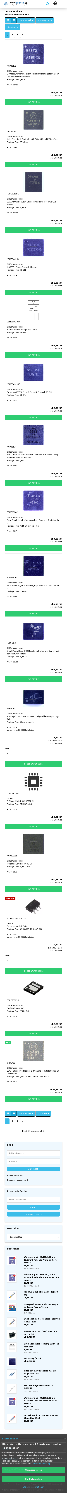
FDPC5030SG (13, 1000)
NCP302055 (12, 855)
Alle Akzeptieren (33, 1469)
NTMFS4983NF (13, 384)
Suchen (33, 1207)
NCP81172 (11, 65)
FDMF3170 (11, 642)
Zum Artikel (33, 102)
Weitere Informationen (33, 1486)
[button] (8, 20)
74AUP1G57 (12, 708)
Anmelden (33, 1169)
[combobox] (26, 20)
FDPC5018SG (13, 193)
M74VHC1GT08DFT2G (16, 918)
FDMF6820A (12, 577)
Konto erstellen (15, 1175)
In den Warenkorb (33, 764)
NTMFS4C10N (13, 259)
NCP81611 (11, 131)
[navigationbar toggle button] (63, 4)
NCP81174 (11, 446)
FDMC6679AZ (13, 793)
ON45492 (11, 1062)
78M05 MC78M (13, 321)
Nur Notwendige (33, 1479)
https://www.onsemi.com (17, 14)
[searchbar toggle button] (47, 4)
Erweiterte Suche (34, 1214)
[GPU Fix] (14, 4)
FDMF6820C (12, 512)
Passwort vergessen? (17, 1180)
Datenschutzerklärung (41, 1463)
